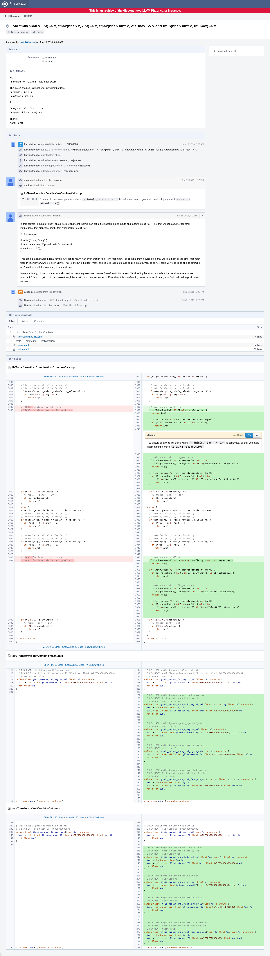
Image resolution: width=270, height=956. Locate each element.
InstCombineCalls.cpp (30, 336)
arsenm (49, 61)
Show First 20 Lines (53, 376)
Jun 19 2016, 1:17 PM (193, 180)
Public (39, 32)
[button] (249, 435)
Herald (28, 300)
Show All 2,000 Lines (72, 647)
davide (28, 180)
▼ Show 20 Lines (95, 376)
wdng (57, 305)
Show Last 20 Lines (95, 647)
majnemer (50, 57)
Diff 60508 (72, 144)
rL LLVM (85, 165)
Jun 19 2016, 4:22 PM (188, 215)
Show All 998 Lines (74, 376)
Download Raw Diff (227, 51)
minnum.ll (23, 349)
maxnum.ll (23, 345)
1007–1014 (31, 199)
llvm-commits (70, 171)
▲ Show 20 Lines (51, 647)
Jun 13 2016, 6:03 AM (193, 144)
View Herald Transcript (86, 300)
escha (27, 215)
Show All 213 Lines (74, 665)
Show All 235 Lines (74, 817)
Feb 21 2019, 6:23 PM (193, 292)
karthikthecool (27, 42)
